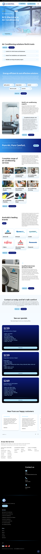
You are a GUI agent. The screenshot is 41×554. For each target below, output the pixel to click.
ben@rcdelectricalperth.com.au (31, 474)
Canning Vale (3, 451)
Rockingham (16, 449)
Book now (5, 47)
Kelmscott (9, 453)
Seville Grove (3, 456)
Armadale (9, 451)
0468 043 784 (27, 481)
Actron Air (5, 236)
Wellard (22, 449)
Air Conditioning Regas (20, 201)
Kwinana (16, 452)
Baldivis (15, 450)
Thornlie (2, 453)
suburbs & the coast (14, 0)
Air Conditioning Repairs (7, 189)
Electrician (4, 537)
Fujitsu (4, 247)
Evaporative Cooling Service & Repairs (8, 517)
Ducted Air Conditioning (6, 519)
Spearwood (36, 450)
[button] (38, 4)
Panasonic (30, 247)
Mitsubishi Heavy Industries (20, 247)
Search (3, 534)
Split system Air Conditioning (7, 512)
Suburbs (3, 535)
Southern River (3, 450)
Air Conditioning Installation (32, 176)
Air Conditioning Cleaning (7, 201)
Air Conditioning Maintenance (20, 189)
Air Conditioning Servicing (32, 189)
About (3, 530)
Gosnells (2, 454)
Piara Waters (3, 457)
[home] (10, 4)
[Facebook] (3, 543)
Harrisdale (9, 456)
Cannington (10, 454)
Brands (4, 223)
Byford (9, 450)
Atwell (35, 449)
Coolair (30, 236)
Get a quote (11, 47)
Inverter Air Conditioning (6, 515)
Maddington (10, 457)
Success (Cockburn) (30, 450)
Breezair (18, 236)
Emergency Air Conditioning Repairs (6, 177)
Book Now (23, 3)
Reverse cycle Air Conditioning (7, 513)
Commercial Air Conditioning (19, 176)
